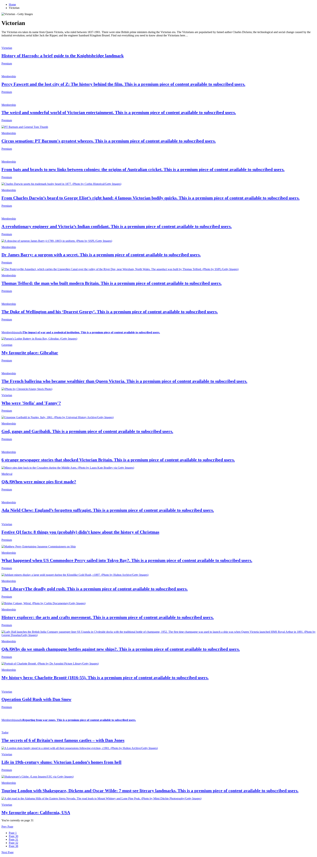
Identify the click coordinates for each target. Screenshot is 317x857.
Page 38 (13, 846)
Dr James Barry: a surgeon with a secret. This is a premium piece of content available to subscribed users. (101, 254)
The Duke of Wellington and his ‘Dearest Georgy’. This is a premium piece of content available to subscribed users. (109, 311)
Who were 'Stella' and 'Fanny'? (31, 403)
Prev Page (7, 826)
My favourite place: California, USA (35, 812)
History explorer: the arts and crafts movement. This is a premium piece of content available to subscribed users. (107, 617)
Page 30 (13, 836)
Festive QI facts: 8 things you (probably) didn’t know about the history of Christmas (80, 532)
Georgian (6, 344)
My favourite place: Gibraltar (29, 352)
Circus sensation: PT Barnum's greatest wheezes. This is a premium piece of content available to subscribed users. (108, 141)
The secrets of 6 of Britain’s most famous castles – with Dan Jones (62, 740)
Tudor (4, 732)
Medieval (6, 473)
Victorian (6, 47)
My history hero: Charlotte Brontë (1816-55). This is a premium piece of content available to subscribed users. (105, 677)
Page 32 (13, 842)
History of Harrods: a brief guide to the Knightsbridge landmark (62, 55)
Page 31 (13, 839)
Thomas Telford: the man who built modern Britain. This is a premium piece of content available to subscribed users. (111, 283)
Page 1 (13, 832)
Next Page (7, 852)
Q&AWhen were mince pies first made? (38, 481)
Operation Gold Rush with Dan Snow (36, 699)
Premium (6, 63)
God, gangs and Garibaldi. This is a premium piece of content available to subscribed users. (87, 431)
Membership (8, 76)
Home (12, 4)
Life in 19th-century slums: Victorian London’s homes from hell (61, 762)
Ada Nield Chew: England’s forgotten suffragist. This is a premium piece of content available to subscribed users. (107, 510)
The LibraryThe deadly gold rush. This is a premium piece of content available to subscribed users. (94, 588)
